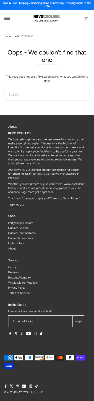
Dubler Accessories (20, 238)
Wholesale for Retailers (23, 282)
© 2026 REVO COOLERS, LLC (23, 392)
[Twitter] (16, 334)
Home (8, 36)
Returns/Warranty (19, 277)
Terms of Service (19, 293)
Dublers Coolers (18, 228)
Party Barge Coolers (20, 223)
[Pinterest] (22, 334)
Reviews (13, 272)
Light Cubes (16, 243)
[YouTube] (28, 334)
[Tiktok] (41, 334)
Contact (13, 267)
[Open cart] (87, 18)
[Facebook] (10, 334)
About (12, 248)
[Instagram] (35, 334)
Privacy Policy (16, 287)
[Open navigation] (7, 18)
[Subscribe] (78, 321)
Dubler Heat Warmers (22, 233)
